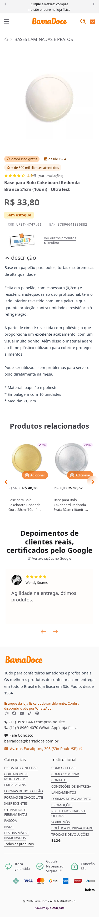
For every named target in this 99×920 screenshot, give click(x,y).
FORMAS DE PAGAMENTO (71, 798)
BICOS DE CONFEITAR (21, 767)
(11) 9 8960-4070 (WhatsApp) (34, 727)
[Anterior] (6, 3)
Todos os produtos (19, 843)
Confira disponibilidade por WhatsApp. (41, 705)
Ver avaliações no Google (51, 558)
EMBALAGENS (15, 784)
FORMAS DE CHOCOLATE (23, 797)
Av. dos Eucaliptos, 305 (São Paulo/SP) (43, 748)
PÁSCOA (10, 820)
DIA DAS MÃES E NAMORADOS (16, 835)
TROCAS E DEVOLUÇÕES (70, 834)
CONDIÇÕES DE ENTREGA (71, 786)
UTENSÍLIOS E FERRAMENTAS (15, 812)
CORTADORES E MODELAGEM (16, 776)
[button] (92, 22)
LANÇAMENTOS (63, 792)
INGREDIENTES (16, 803)
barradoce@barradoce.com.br (31, 741)
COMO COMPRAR (65, 774)
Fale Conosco (20, 735)
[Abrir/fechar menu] (6, 22)
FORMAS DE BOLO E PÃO (23, 791)
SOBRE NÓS (60, 822)
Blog (56, 840)
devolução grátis (24, 159)
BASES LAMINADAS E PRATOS (43, 39)
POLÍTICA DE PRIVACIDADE (72, 828)
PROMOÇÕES (61, 805)
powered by (49, 908)
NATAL (9, 826)
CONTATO (59, 780)
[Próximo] (92, 3)
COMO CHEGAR (63, 767)
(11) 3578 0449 (21, 721)
